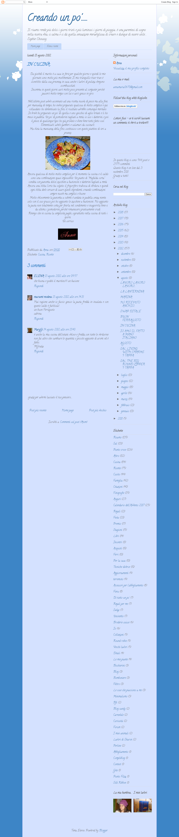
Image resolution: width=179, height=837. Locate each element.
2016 (121, 225)
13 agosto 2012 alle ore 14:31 (68, 297)
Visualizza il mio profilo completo (131, 69)
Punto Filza (119, 777)
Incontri (117, 542)
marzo (124, 399)
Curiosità (118, 721)
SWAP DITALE (130, 311)
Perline (117, 746)
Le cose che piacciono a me (127, 690)
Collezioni (118, 635)
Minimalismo (120, 696)
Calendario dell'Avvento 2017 (128, 505)
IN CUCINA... (128, 326)
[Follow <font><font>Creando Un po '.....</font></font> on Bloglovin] (125, 108)
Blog (116, 672)
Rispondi (38, 286)
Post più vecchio (97, 410)
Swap (116, 610)
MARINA (126, 297)
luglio (124, 375)
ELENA (39, 276)
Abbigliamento (120, 752)
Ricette (50, 255)
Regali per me (120, 604)
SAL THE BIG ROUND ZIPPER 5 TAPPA (132, 364)
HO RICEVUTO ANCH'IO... (130, 304)
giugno (125, 381)
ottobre (125, 266)
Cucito (116, 475)
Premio (117, 524)
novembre (126, 260)
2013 (121, 243)
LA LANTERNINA (132, 292)
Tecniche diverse (121, 567)
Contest (117, 764)
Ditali (116, 653)
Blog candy (119, 709)
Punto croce (119, 450)
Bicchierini (119, 666)
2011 (120, 419)
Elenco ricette (52, 46)
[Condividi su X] (75, 249)
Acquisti (117, 549)
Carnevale (118, 715)
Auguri (117, 499)
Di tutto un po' (121, 598)
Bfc (115, 703)
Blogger (103, 831)
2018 (121, 212)
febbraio (125, 405)
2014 (121, 237)
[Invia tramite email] (70, 249)
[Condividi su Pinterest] (80, 249)
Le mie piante (120, 659)
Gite (115, 770)
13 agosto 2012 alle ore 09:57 (61, 276)
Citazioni (118, 487)
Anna (119, 63)
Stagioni (117, 530)
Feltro (116, 684)
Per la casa (119, 561)
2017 (121, 219)
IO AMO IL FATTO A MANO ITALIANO (132, 334)
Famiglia (118, 481)
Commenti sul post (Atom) (73, 422)
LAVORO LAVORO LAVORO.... (132, 285)
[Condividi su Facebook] (78, 249)
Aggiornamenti (120, 573)
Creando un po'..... (57, 18)
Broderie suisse (121, 622)
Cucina (41, 255)
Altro (116, 456)
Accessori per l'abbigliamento (128, 586)
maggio (125, 387)
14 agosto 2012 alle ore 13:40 (59, 330)
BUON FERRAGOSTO (130, 319)
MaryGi (38, 330)
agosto (125, 278)
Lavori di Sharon (122, 740)
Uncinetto (118, 616)
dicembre (126, 254)
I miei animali (120, 733)
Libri (116, 536)
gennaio (125, 411)
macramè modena (43, 297)
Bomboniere (119, 678)
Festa (116, 518)
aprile (124, 393)
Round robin (120, 641)
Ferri (115, 555)
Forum (116, 727)
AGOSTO (125, 343)
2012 (121, 249)
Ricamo (117, 438)
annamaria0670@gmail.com (127, 87)
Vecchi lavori (120, 647)
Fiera (116, 592)
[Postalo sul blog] (72, 249)
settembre (126, 272)
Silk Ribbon (119, 783)
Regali (116, 512)
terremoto (118, 579)
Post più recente (37, 410)
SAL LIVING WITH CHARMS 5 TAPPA (132, 352)
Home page (35, 46)
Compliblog (119, 758)
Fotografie (118, 493)
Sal (115, 444)
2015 (121, 231)
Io (114, 629)
